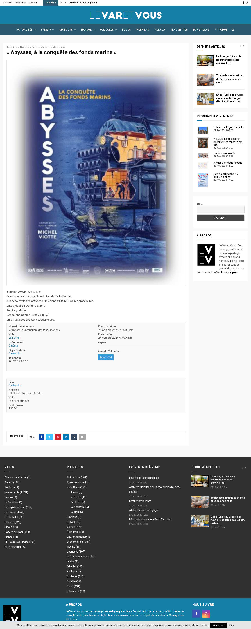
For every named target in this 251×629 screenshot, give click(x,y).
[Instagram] (206, 614)
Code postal (16, 405)
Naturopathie (80, 507)
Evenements (12, 492)
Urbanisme (76, 591)
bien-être (79, 497)
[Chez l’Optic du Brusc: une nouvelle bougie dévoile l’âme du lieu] (205, 99)
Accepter (218, 625)
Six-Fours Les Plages (20, 541)
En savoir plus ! (229, 272)
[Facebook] (196, 614)
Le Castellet (14, 517)
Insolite (73, 546)
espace (102, 342)
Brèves (73, 521)
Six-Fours (66, 29)
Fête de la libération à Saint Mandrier (150, 519)
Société (75, 581)
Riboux (11, 527)
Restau (77, 512)
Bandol (86, 29)
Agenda (160, 29)
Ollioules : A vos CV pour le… (84, 2)
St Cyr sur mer (15, 546)
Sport (73, 586)
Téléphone (15, 357)
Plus (231, 625)
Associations (78, 482)
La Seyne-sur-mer (18, 507)
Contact (33, 2)
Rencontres (179, 29)
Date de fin (105, 334)
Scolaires (75, 576)
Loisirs (73, 561)
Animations (77, 477)
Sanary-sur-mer (17, 531)
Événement (16, 342)
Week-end (142, 29)
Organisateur (17, 350)
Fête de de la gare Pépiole (144, 477)
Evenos (11, 497)
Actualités (25, 29)
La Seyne (14, 337)
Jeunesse (76, 551)
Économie (75, 531)
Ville (11, 334)
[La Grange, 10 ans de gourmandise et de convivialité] (205, 60)
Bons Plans (201, 29)
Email (200, 203)
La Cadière (13, 502)
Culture (74, 526)
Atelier (76, 492)
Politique (74, 571)
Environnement (78, 536)
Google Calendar (108, 351)
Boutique (12, 487)
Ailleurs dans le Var (18, 477)
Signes (11, 536)
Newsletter (20, 2)
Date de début (107, 326)
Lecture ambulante (140, 500)
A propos (7, 2)
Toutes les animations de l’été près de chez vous (229, 79)
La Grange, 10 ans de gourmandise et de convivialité (228, 60)
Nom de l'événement (21, 326)
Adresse (14, 389)
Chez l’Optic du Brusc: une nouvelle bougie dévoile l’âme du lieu (229, 98)
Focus (126, 29)
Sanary (46, 29)
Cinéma (13, 345)
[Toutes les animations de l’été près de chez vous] (205, 79)
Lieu (11, 382)
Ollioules (107, 29)
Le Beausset (14, 512)
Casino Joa (15, 353)
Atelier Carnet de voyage (143, 510)
